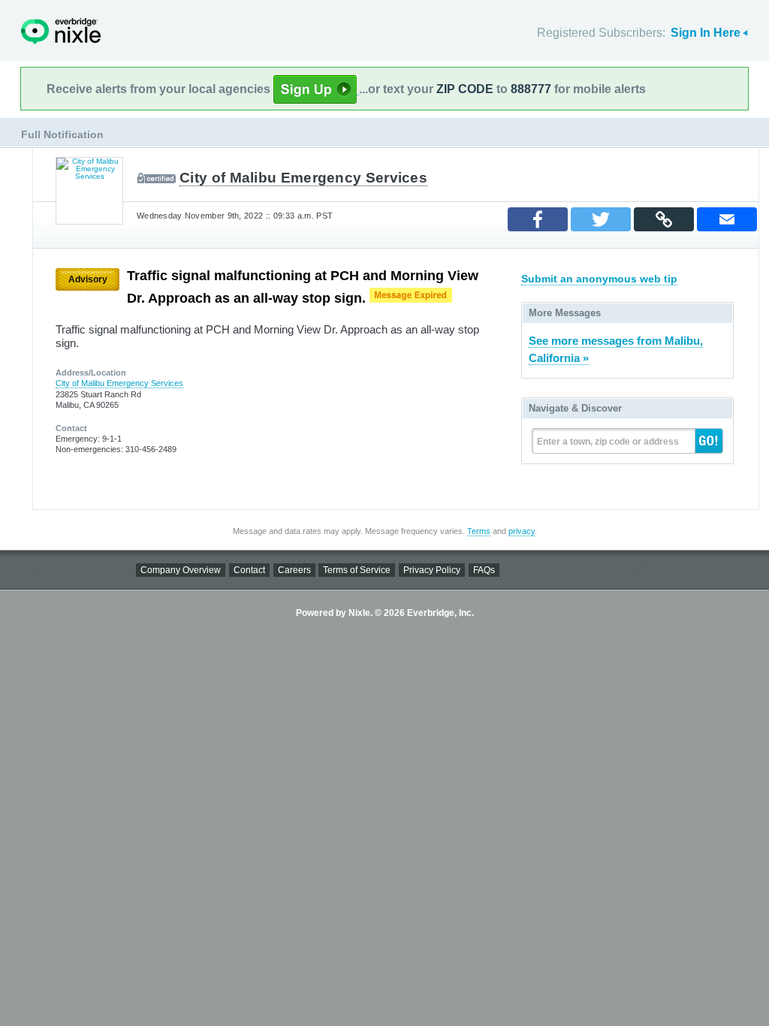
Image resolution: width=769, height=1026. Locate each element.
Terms (478, 531)
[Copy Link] (664, 219)
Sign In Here (705, 32)
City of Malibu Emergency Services (303, 178)
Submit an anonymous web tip (599, 279)
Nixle (61, 31)
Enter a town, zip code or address (608, 441)
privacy (521, 531)
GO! (709, 441)
